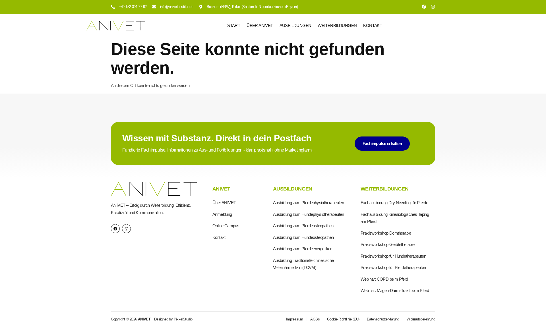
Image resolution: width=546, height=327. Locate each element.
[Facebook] (424, 7)
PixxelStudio (183, 319)
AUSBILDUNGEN (295, 25)
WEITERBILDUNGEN (337, 25)
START (233, 25)
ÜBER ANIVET (260, 25)
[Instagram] (433, 7)
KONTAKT (372, 25)
